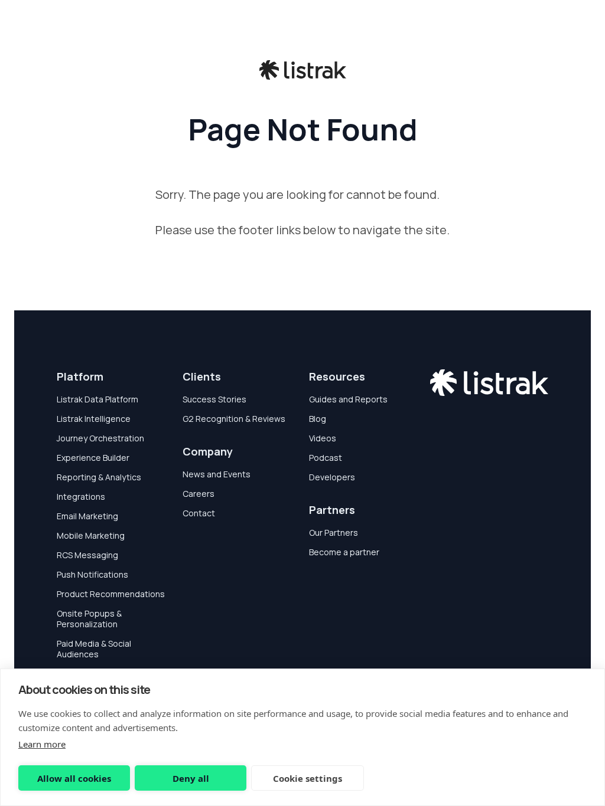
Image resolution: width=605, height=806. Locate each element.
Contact (199, 513)
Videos (322, 438)
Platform (80, 376)
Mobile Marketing (91, 535)
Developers (332, 477)
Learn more (42, 744)
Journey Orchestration (100, 438)
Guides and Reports (348, 399)
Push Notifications (92, 574)
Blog (317, 418)
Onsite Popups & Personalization (89, 619)
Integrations (81, 496)
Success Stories (214, 399)
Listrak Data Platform (97, 399)
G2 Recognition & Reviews (234, 418)
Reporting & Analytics (99, 477)
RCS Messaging (87, 555)
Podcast (325, 457)
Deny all (191, 778)
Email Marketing (87, 516)
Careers (198, 493)
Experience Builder (93, 457)
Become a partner (344, 552)
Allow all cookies (74, 778)
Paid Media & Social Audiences (94, 649)
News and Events (217, 474)
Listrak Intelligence (94, 418)
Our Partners (333, 532)
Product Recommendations (111, 593)
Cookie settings (307, 778)
